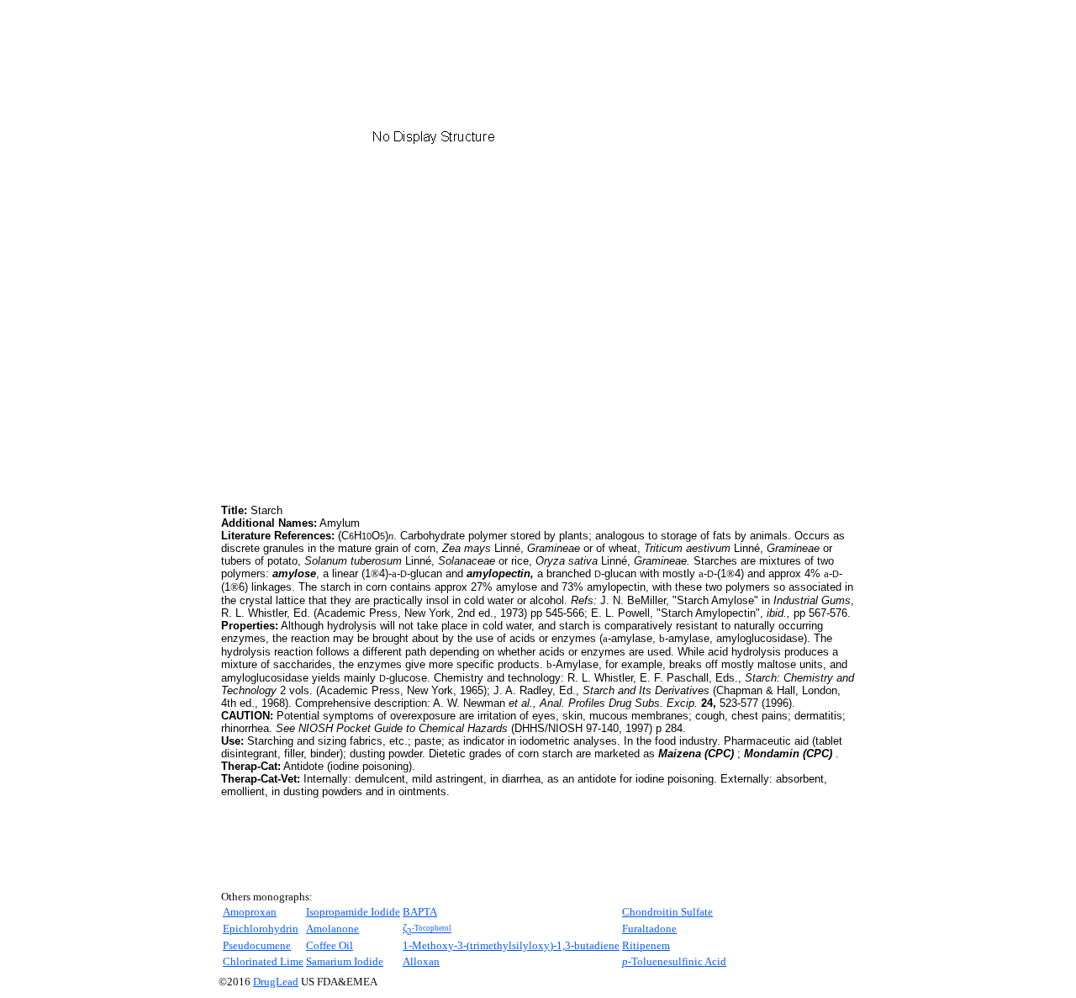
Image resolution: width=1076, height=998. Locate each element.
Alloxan (421, 961)
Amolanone (332, 928)
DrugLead (275, 981)
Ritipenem (646, 945)
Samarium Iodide (344, 961)
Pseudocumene (257, 945)
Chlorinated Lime (263, 961)
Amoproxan (250, 911)
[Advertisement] (362, 383)
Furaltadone (649, 928)
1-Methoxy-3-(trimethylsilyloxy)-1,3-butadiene (511, 945)
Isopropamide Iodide (353, 911)
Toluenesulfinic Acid (674, 961)
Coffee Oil (329, 945)
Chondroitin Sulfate (667, 911)
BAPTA (420, 911)
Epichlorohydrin (260, 928)
